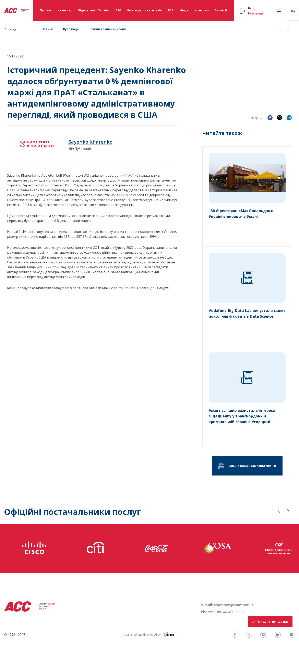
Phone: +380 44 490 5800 (222, 611)
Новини (47, 29)
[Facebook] (270, 117)
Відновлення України (94, 10)
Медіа (183, 10)
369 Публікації (79, 148)
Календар (65, 10)
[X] (279, 117)
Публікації (71, 29)
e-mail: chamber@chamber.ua (227, 604)
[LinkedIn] (289, 117)
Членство (201, 10)
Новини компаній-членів (107, 29)
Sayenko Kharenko (90, 141)
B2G (118, 10)
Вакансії (221, 10)
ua (293, 11)
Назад (12, 29)
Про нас (45, 10)
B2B (170, 10)
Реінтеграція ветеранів (144, 10)
